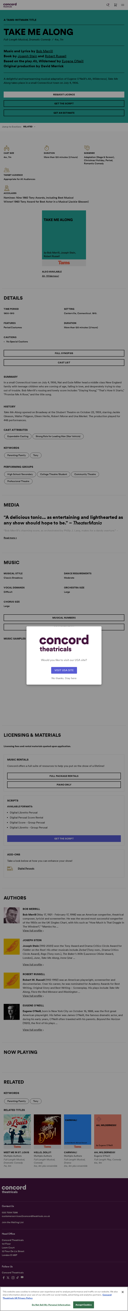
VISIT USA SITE (64, 670)
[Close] (122, 1292)
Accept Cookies (84, 1305)
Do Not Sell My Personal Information (51, 1305)
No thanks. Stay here (64, 678)
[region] (64, 1299)
